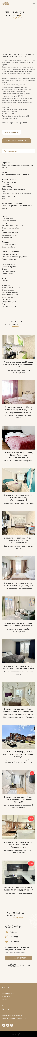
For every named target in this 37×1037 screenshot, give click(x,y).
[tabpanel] (18, 231)
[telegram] (7, 1026)
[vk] (3, 1026)
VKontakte (15, 942)
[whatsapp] (11, 1026)
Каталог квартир (8, 993)
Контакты (5, 1009)
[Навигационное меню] (34, 3)
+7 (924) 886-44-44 (15, 926)
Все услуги (6, 996)
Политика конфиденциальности (14, 1018)
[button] (18, 958)
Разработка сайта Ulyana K (12, 1015)
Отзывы (5, 1006)
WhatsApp (14, 936)
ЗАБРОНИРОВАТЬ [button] (11, 132)
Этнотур (5, 999)
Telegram (13, 932)
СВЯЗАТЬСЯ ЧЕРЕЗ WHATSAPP (16, 141)
